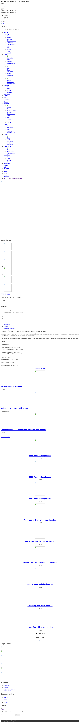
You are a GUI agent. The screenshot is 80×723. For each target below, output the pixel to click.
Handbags (6, 177)
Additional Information (10, 328)
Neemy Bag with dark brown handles (40, 541)
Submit (17, 715)
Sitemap (6, 687)
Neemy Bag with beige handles (40, 584)
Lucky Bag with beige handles (40, 627)
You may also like (5, 437)
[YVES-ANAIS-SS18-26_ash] (20, 237)
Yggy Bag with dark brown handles (13, 178)
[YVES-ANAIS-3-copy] (8, 274)
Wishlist (6, 17)
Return (5, 699)
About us (6, 685)
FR (4, 6)
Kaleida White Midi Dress (11, 387)
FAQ (5, 700)
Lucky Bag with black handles (40, 606)
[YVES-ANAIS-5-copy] (8, 283)
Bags (5, 173)
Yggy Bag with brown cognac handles (40, 520)
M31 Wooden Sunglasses (40, 455)
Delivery (6, 697)
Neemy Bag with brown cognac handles (40, 563)
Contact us (7, 702)
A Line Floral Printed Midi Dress (14, 408)
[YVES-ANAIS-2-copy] (8, 266)
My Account (7, 19)
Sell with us (7, 15)
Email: (2, 12)
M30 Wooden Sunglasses (40, 477)
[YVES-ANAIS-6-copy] (8, 291)
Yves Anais (5, 294)
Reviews (6, 326)
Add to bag (3, 306)
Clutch (5, 175)
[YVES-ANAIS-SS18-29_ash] (8, 258)
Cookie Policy (7, 691)
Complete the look (40, 368)
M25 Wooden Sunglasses (40, 498)
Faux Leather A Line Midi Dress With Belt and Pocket (23, 430)
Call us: (3, 11)
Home (5, 171)
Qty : (2, 303)
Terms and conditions (9, 689)
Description (7, 324)
